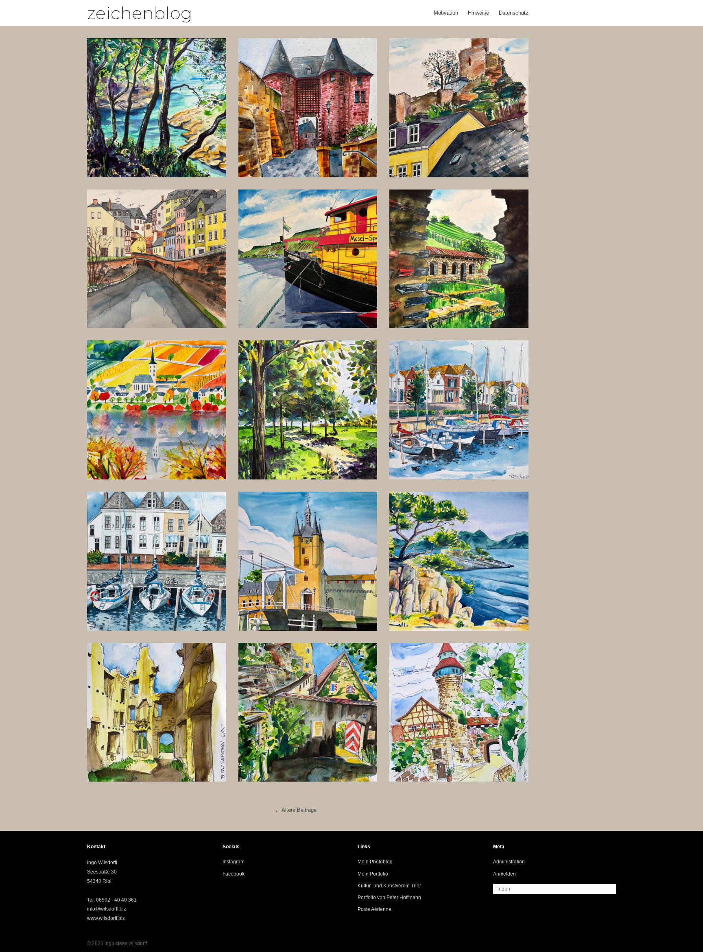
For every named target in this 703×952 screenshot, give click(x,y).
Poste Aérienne (374, 909)
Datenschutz (513, 13)
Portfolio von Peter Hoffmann (389, 897)
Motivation (446, 13)
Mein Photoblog (375, 862)
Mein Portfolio (373, 874)
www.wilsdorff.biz (106, 918)
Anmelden (504, 874)
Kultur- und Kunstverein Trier (389, 886)
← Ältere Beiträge (296, 810)
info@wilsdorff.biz (106, 909)
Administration (509, 862)
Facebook (234, 874)
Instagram (234, 862)
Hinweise (478, 13)
